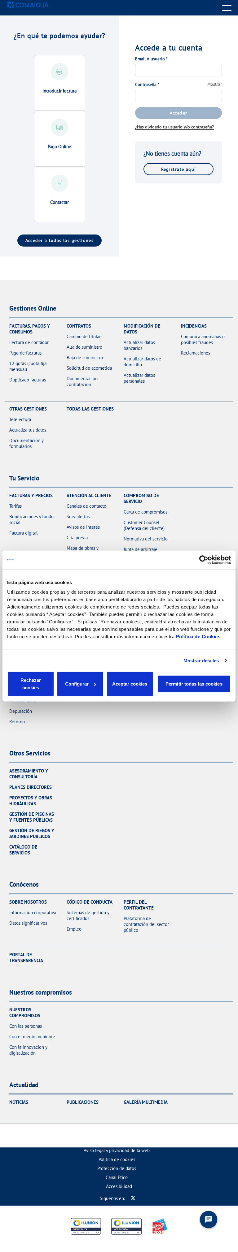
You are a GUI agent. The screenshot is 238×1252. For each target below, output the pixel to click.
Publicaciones (83, 1102)
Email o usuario (151, 59)
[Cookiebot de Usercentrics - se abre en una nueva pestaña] (204, 559)
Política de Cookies (198, 636)
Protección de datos (116, 1168)
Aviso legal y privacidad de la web (117, 1150)
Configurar (77, 683)
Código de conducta (89, 902)
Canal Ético (117, 1177)
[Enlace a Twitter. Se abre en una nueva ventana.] (133, 1198)
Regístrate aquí (178, 169)
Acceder (178, 113)
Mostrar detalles (201, 660)
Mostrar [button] (214, 84)
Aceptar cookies (129, 683)
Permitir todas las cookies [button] (194, 683)
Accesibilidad (119, 1186)
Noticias (18, 1102)
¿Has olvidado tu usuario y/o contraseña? (174, 127)
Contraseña (147, 84)
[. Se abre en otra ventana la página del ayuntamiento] (97, 1136)
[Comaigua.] (128, 1136)
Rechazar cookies (30, 684)
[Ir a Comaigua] (28, 7)
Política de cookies (117, 1159)
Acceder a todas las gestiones (59, 240)
